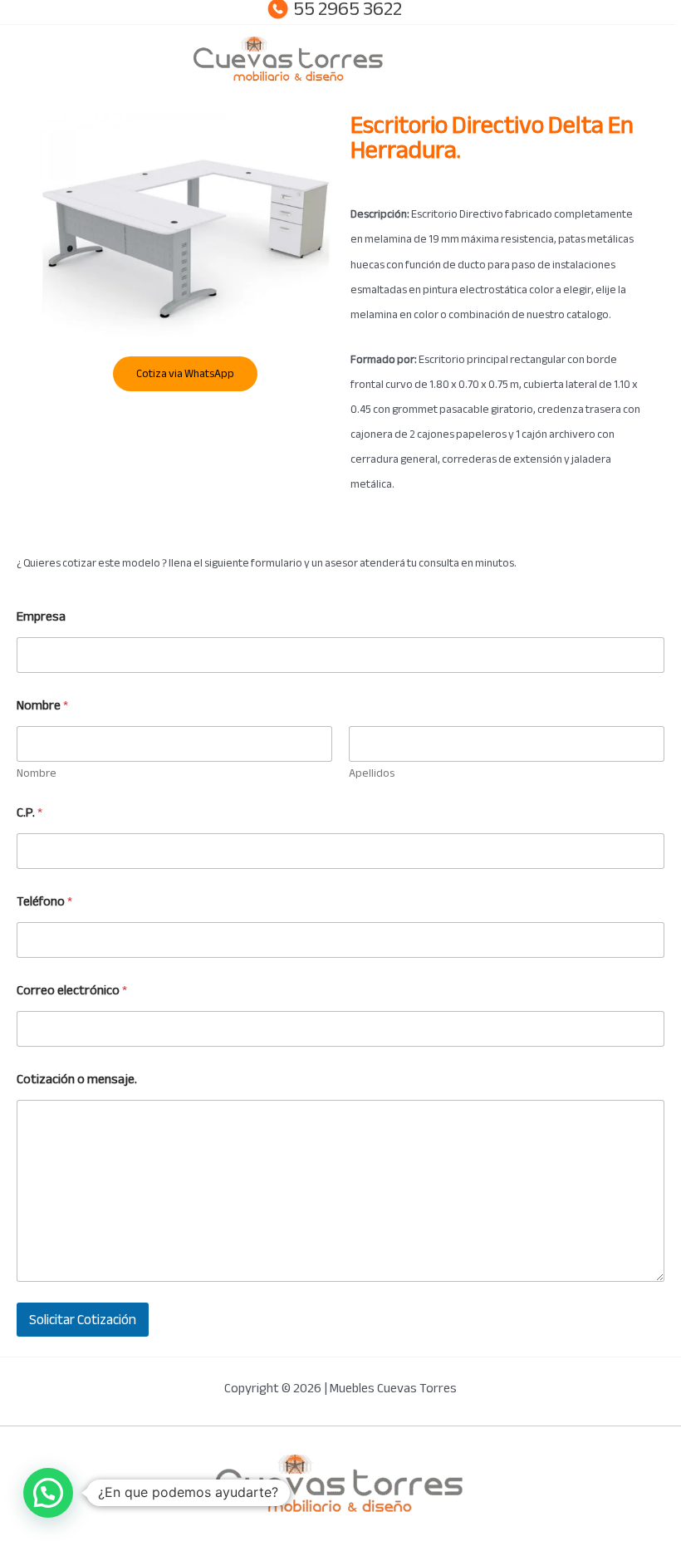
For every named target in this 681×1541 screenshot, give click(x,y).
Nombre (36, 773)
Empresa (41, 617)
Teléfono (44, 902)
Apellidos (371, 773)
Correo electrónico (72, 991)
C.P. (29, 813)
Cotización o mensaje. (77, 1079)
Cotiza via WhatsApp (185, 373)
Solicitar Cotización (82, 1319)
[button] (48, 1493)
